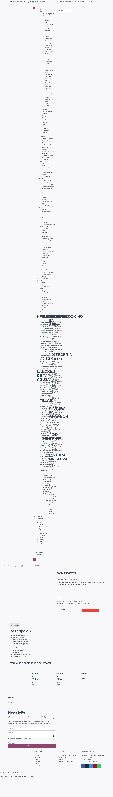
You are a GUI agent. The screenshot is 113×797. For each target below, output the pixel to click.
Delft (46, 32)
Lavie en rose (49, 55)
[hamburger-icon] (34, 8)
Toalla (44, 107)
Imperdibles (45, 305)
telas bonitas (85, 603)
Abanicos (45, 222)
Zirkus (47, 105)
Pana (43, 124)
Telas (40, 11)
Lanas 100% (46, 176)
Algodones (45, 236)
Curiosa (41, 525)
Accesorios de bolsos (48, 151)
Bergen (47, 20)
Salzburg (47, 80)
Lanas (44, 234)
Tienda (11, 741)
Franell (47, 36)
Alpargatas (45, 153)
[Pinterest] (95, 766)
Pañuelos (45, 253)
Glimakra (41, 543)
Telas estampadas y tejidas (16, 566)
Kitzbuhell (48, 49)
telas (79, 603)
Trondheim (48, 86)
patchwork (74, 603)
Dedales (44, 301)
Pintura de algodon (48, 272)
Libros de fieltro (46, 205)
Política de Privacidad (14, 776)
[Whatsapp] (99, 766)
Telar (40, 161)
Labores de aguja (44, 226)
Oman (47, 72)
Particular (12, 743)
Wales (47, 97)
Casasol (41, 539)
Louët (40, 541)
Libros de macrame (48, 186)
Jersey (44, 116)
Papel (43, 282)
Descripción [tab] (15, 625)
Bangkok (47, 18)
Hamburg (48, 43)
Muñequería (45, 128)
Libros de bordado (47, 243)
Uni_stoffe (48, 89)
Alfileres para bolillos (48, 224)
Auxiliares (45, 249)
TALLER (38, 520)
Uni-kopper (48, 91)
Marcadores (45, 147)
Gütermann (42, 531)
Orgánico (45, 126)
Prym (40, 529)
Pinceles (44, 264)
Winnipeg (48, 101)
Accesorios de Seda (48, 251)
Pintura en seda (44, 245)
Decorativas (45, 132)
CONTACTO (39, 557)
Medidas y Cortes (47, 139)
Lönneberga (48, 61)
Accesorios (45, 284)
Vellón (44, 199)
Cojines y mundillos (48, 218)
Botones (44, 297)
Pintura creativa (43, 278)
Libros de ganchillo (47, 239)
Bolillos (44, 209)
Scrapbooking (43, 280)
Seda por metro (46, 255)
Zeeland (47, 103)
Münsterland (49, 70)
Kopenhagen (49, 51)
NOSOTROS (40, 555)
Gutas (44, 259)
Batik (43, 261)
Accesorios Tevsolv (48, 172)
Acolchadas (45, 130)
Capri (46, 26)
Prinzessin (48, 76)
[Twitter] (91, 766)
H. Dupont (42, 535)
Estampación (56, 437)
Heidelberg (48, 45)
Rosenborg (48, 78)
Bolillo (41, 207)
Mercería (41, 289)
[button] (65, 8)
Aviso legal (3, 776)
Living (47, 59)
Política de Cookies (28, 776)
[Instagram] (87, 766)
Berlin (47, 22)
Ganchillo (45, 228)
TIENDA (38, 9)
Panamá (44, 122)
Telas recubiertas (47, 111)
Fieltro (41, 195)
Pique (43, 118)
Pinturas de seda (47, 247)
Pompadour (48, 74)
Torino (47, 84)
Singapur (48, 82)
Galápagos (48, 39)
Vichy (46, 95)
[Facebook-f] (83, 766)
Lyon (46, 66)
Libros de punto (46, 241)
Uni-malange (49, 93)
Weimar (47, 99)
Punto (44, 230)
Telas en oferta (70, 601)
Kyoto (47, 53)
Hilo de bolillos (46, 216)
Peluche (44, 120)
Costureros (45, 295)
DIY (40, 311)
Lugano (47, 64)
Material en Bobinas (48, 184)
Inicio (1, 566)
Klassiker (48, 30)
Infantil (41, 309)
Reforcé (44, 114)
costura (68, 603)
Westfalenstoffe (43, 527)
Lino (43, 134)
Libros (44, 149)
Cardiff (47, 28)
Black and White (50, 24)
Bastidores (45, 166)
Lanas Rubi (42, 537)
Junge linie (48, 47)
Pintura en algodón (44, 270)
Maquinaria (45, 286)
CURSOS (39, 516)
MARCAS (39, 522)
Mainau (47, 68)
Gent (46, 41)
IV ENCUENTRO (41, 518)
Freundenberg (43, 533)
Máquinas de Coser (48, 303)
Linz (46, 57)
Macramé (42, 178)
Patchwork (42, 136)
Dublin (47, 34)
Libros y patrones (47, 220)
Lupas (44, 307)
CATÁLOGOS (40, 553)
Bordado (44, 232)
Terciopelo (45, 109)
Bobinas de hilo (46, 145)
